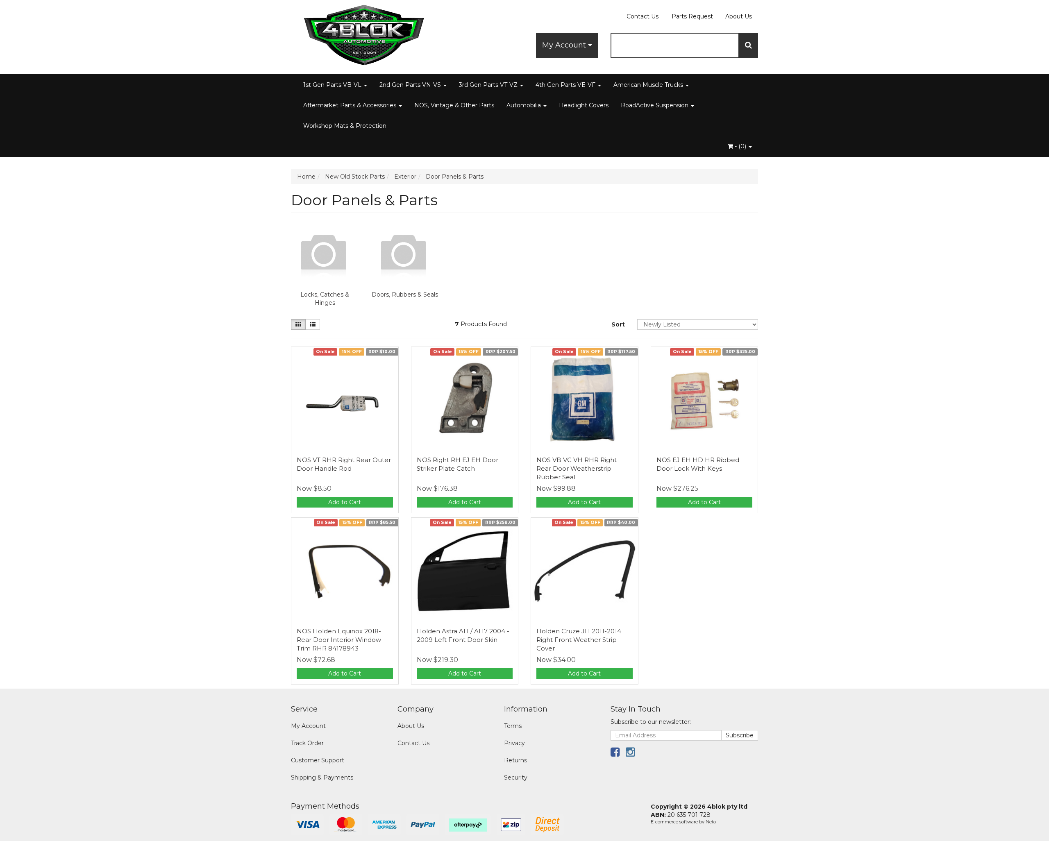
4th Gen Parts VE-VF (566, 84)
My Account (565, 45)
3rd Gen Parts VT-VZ (489, 84)
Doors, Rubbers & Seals (405, 294)
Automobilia (524, 105)
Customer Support (317, 760)
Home (306, 176)
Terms (513, 726)
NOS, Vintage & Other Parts (454, 105)
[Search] (748, 45)
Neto (711, 822)
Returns (515, 760)
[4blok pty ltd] (364, 32)
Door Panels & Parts (455, 176)
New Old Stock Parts (355, 176)
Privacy (514, 743)
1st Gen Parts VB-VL (333, 84)
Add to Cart (344, 502)
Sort (618, 324)
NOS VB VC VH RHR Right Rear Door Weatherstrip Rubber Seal (576, 468)
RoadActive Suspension (655, 105)
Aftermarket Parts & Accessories (350, 105)
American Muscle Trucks (649, 84)
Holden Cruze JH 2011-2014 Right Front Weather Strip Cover (578, 639)
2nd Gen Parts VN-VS (411, 84)
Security (515, 777)
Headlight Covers (584, 105)
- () (740, 146)
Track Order (307, 743)
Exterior (405, 176)
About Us (738, 16)
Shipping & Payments (322, 777)
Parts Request (692, 16)
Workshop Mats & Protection (344, 125)
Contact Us (642, 16)
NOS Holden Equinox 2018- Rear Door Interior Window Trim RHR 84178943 (339, 639)
